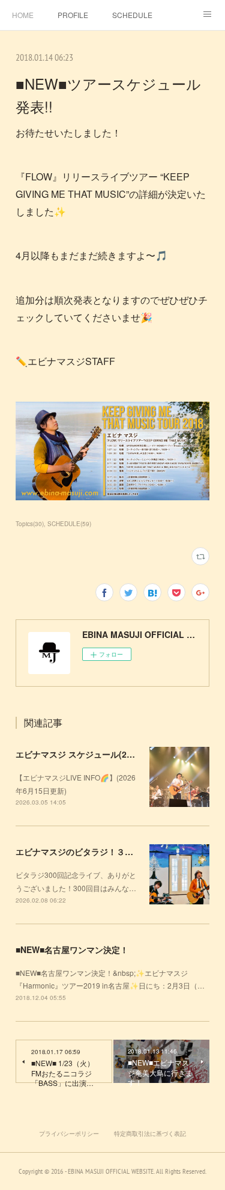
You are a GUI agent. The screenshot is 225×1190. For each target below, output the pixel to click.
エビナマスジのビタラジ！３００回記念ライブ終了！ (116, 851)
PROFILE (73, 15)
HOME (23, 15)
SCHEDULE (132, 15)
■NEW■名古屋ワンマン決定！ (72, 949)
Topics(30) (30, 524)
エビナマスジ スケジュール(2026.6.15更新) (98, 754)
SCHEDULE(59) (69, 524)
